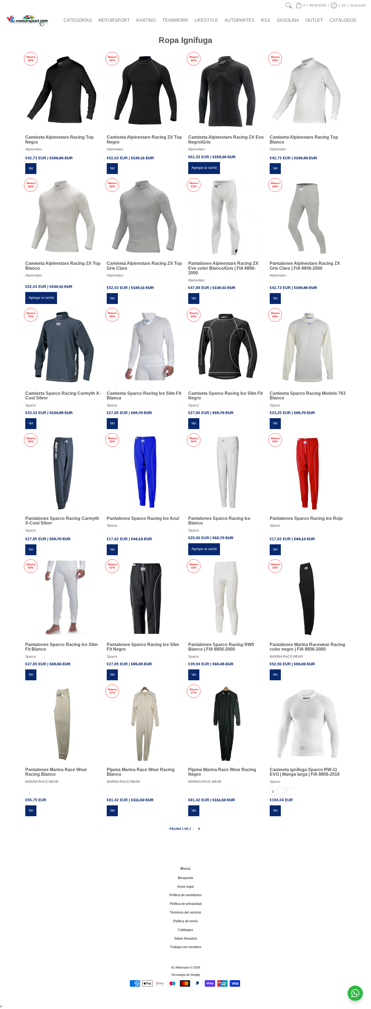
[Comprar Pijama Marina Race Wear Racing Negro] (226, 724)
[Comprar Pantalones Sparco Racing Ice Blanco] (226, 472)
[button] (310, 5)
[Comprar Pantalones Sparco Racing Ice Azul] (145, 472)
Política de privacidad (186, 904)
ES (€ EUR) (358, 5)
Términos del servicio (185, 912)
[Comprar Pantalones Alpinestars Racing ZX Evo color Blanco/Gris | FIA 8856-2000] (226, 217)
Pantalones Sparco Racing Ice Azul (143, 518)
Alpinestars (33, 149)
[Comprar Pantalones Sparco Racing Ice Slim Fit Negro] (145, 599)
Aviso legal (185, 887)
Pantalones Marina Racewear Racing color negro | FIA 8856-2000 (307, 647)
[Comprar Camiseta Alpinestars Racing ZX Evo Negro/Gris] (226, 91)
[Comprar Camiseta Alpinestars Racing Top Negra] (63, 91)
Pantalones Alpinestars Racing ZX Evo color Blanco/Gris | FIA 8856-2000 (223, 268)
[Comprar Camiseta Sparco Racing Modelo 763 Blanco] (308, 347)
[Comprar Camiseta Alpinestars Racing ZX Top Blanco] (63, 217)
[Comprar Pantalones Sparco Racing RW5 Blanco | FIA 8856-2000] (226, 599)
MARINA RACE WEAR (286, 657)
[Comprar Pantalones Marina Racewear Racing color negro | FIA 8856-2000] (308, 599)
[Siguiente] (199, 829)
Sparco (30, 405)
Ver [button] (31, 168)
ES (343, 5)
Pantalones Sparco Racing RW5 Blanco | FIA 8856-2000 (221, 647)
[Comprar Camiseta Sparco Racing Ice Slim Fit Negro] (226, 347)
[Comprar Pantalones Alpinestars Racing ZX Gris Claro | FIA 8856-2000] (308, 217)
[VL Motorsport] (27, 20)
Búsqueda (185, 878)
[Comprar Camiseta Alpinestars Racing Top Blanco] (308, 91)
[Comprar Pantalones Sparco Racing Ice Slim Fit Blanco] (63, 599)
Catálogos (185, 930)
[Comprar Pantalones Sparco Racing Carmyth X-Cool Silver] (63, 472)
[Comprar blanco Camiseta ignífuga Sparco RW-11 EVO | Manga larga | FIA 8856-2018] (308, 724)
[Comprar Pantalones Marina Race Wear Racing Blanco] (63, 724)
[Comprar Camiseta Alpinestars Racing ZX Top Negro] (145, 91)
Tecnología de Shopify (185, 974)
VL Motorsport (180, 967)
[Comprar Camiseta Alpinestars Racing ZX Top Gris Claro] (145, 217)
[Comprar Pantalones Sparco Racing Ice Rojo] (308, 472)
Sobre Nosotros (185, 938)
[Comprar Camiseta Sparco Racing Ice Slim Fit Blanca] (145, 347)
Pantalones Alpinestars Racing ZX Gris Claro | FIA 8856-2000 (305, 266)
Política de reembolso (185, 895)
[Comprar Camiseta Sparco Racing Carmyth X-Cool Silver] (63, 347)
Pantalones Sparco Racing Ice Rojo (306, 518)
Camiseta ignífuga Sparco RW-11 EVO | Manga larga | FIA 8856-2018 (304, 772)
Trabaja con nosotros (185, 947)
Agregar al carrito (204, 168)
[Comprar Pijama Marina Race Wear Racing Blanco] (145, 724)
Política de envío (185, 921)
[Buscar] (288, 5)
